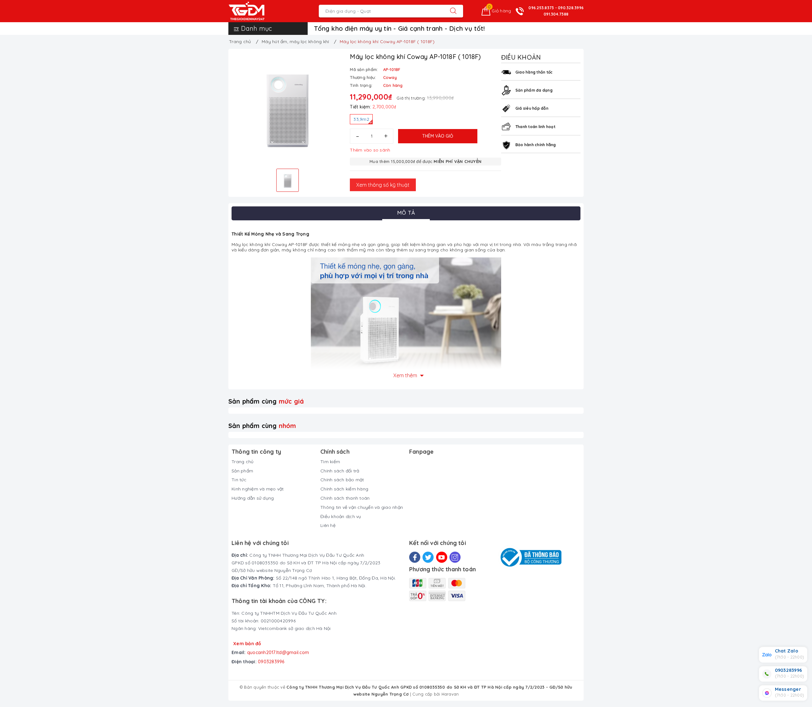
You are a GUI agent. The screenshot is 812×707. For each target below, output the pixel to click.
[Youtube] (441, 557)
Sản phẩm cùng (266, 401)
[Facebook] (414, 557)
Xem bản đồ (247, 643)
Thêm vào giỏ (437, 136)
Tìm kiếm (330, 461)
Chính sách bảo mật (342, 480)
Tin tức (239, 480)
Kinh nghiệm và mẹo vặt (258, 489)
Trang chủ (242, 461)
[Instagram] (455, 557)
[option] (288, 108)
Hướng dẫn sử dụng (253, 498)
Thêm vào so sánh (370, 150)
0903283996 (271, 662)
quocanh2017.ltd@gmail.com (278, 652)
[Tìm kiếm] (453, 11)
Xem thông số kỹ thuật (382, 185)
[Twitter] (428, 557)
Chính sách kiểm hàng (344, 489)
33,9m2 (361, 119)
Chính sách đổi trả (339, 471)
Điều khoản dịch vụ (340, 516)
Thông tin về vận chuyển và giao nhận (361, 507)
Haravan (450, 694)
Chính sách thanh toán (345, 498)
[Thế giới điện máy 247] (256, 11)
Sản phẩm (242, 471)
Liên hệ (328, 525)
